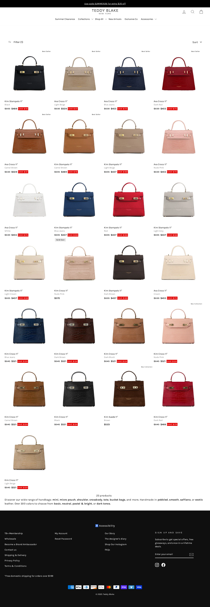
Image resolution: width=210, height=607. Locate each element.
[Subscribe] (191, 554)
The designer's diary (115, 539)
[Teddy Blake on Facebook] (163, 565)
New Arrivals (115, 19)
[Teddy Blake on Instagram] (157, 565)
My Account (61, 533)
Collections (84, 19)
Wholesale (10, 539)
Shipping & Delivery (15, 555)
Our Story (110, 533)
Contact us (10, 550)
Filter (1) (18, 42)
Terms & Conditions (15, 566)
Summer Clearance (65, 19)
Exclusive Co (131, 19)
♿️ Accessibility (105, 525)
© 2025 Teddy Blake (105, 594)
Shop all (99, 19)
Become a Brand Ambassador (21, 544)
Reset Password (63, 539)
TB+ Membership (14, 533)
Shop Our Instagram (116, 544)
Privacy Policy (12, 560)
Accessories (147, 19)
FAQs (107, 550)
